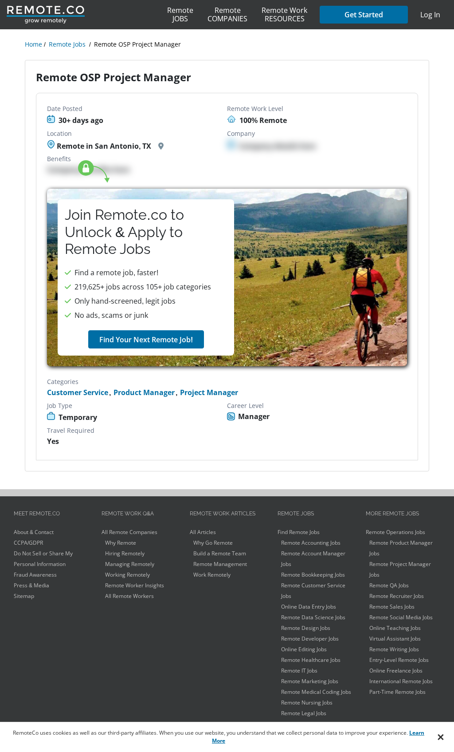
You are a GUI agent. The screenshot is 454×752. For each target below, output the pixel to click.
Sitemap (24, 596)
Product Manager (144, 392)
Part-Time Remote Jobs (397, 692)
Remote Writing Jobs (394, 649)
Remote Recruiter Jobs (396, 596)
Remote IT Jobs (299, 670)
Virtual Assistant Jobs (395, 638)
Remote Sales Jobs (392, 606)
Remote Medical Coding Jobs (316, 692)
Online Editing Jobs (304, 649)
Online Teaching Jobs (395, 628)
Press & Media (31, 585)
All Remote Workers (129, 596)
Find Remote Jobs (299, 532)
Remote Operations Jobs (395, 532)
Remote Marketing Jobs (309, 681)
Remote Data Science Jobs (313, 617)
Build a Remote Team (219, 553)
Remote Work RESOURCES (284, 14)
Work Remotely (212, 574)
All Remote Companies (129, 532)
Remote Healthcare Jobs (310, 660)
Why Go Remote (213, 542)
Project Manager (209, 392)
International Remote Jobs (401, 681)
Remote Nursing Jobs (307, 702)
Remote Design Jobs (305, 628)
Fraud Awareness (35, 574)
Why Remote (120, 542)
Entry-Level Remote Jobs (399, 660)
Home (33, 44)
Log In (430, 15)
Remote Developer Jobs (310, 638)
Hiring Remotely (125, 553)
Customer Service (77, 392)
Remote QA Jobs (389, 585)
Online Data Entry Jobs (308, 606)
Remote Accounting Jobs (310, 542)
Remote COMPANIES (227, 14)
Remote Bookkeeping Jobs (313, 574)
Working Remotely (127, 574)
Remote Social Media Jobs (401, 617)
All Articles (203, 532)
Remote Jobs (67, 44)
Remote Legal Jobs (303, 713)
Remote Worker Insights (134, 585)
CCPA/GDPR (28, 542)
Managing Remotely (129, 564)
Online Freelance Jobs (396, 670)
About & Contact (34, 532)
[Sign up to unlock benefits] (227, 277)
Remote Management (220, 564)
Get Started (363, 15)
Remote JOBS (180, 14)
